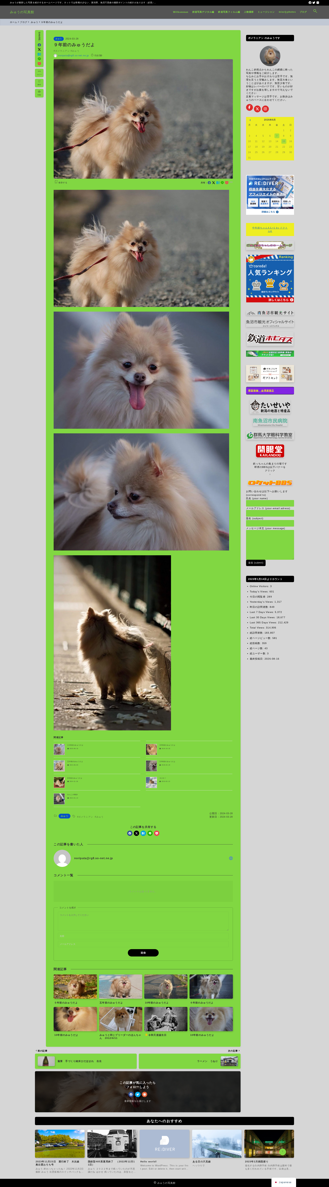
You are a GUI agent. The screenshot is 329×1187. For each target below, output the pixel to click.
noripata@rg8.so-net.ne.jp (73, 55)
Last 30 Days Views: (263, 617)
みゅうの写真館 (22, 12)
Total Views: (258, 627)
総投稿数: (256, 643)
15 (283, 141)
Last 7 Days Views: (262, 612)
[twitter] (313, 2)
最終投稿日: (257, 658)
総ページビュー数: (261, 638)
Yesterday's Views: (262, 601)
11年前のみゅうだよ (75, 745)
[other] (231, 858)
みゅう (59, 39)
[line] (222, 182)
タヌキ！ (163, 778)
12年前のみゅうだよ (168, 761)
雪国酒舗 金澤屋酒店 (261, 390)
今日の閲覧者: (258, 596)
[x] (213, 182)
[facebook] (310, 2)
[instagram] (317, 2)
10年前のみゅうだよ (168, 745)
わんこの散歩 (72, 794)
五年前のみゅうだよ (75, 761)
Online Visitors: (260, 586)
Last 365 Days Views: (264, 622)
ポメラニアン (62, 51)
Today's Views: (260, 591)
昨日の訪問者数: (260, 607)
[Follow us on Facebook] (249, 107)
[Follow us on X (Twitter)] (257, 109)
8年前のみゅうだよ (74, 778)
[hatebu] (218, 182)
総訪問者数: (257, 632)
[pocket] (226, 182)
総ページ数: (257, 648)
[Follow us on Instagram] (265, 109)
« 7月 (250, 120)
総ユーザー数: (258, 653)
